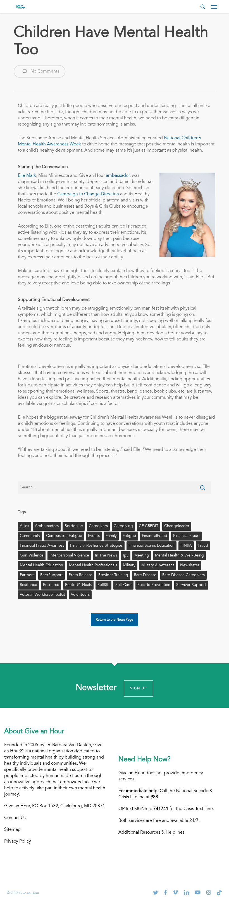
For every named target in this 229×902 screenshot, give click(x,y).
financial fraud (186, 536)
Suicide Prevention (153, 585)
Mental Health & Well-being (179, 556)
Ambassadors (47, 526)
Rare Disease (145, 575)
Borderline (74, 526)
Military (129, 565)
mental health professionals (93, 565)
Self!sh (103, 585)
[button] (214, 7)
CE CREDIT (148, 526)
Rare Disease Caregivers (183, 575)
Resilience (28, 585)
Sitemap (12, 829)
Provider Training (113, 575)
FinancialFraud (154, 536)
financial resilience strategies (96, 546)
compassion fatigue (64, 536)
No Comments (44, 71)
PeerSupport (51, 575)
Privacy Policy (17, 841)
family (111, 536)
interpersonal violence (69, 556)
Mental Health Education (41, 565)
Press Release (80, 575)
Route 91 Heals (78, 585)
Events (94, 536)
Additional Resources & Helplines (151, 832)
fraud (203, 546)
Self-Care (123, 585)
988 (154, 797)
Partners (27, 575)
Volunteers (80, 595)
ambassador (118, 175)
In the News (106, 556)
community (30, 536)
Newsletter (189, 565)
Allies (24, 526)
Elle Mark (27, 175)
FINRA (186, 546)
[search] (202, 6)
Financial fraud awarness (42, 546)
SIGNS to (151, 809)
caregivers (98, 526)
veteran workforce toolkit (42, 595)
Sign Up (138, 688)
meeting (141, 556)
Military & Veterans (157, 565)
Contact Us (15, 818)
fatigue (129, 536)
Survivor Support (191, 585)
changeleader (176, 526)
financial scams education (151, 546)
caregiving (123, 526)
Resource (51, 585)
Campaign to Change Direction (88, 194)
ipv (125, 556)
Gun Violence (32, 556)
